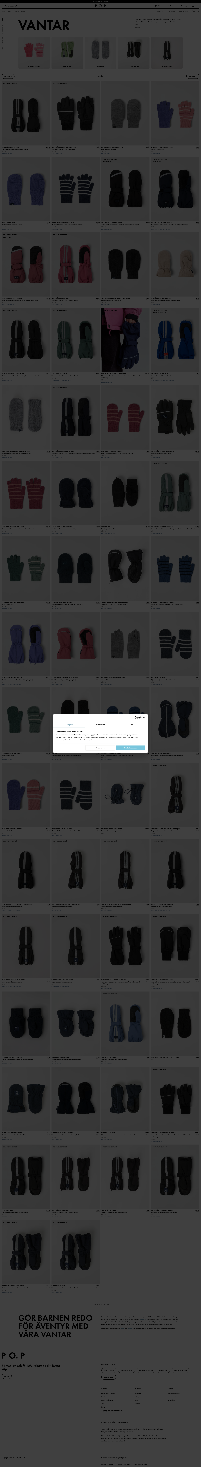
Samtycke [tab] (69, 725)
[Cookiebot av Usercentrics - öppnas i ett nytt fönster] (136, 717)
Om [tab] (132, 725)
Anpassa (99, 748)
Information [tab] (100, 725)
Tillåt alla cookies (130, 748)
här (94, 740)
